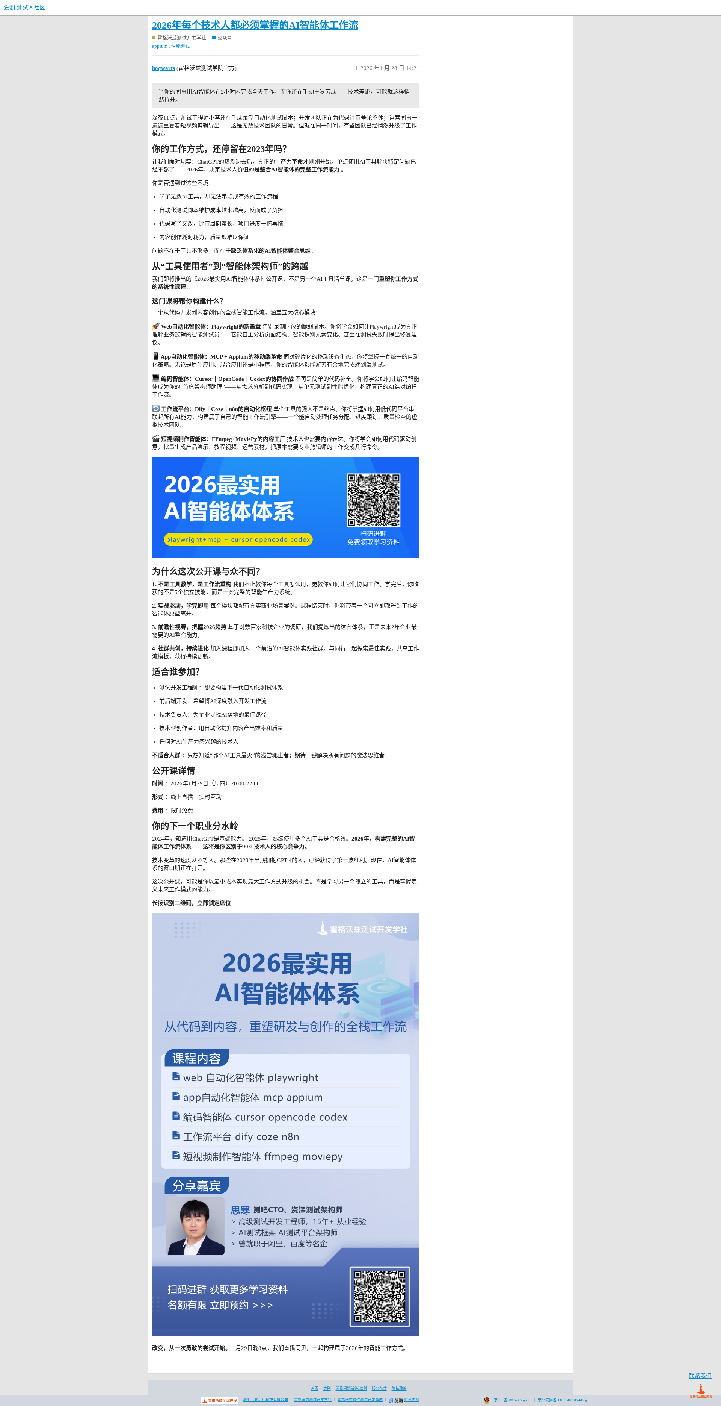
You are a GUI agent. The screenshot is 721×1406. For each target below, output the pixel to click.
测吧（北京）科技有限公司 (265, 1400)
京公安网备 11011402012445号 (563, 1400)
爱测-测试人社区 (24, 8)
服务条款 (379, 1388)
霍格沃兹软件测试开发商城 (360, 1400)
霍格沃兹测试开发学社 (313, 1400)
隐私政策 (399, 1388)
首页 (314, 1388)
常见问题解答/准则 (351, 1388)
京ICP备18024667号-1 (511, 1400)
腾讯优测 (411, 1400)
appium (159, 46)
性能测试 (180, 46)
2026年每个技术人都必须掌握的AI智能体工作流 (255, 25)
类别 (327, 1388)
